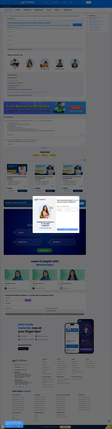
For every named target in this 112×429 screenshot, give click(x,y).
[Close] (78, 197)
